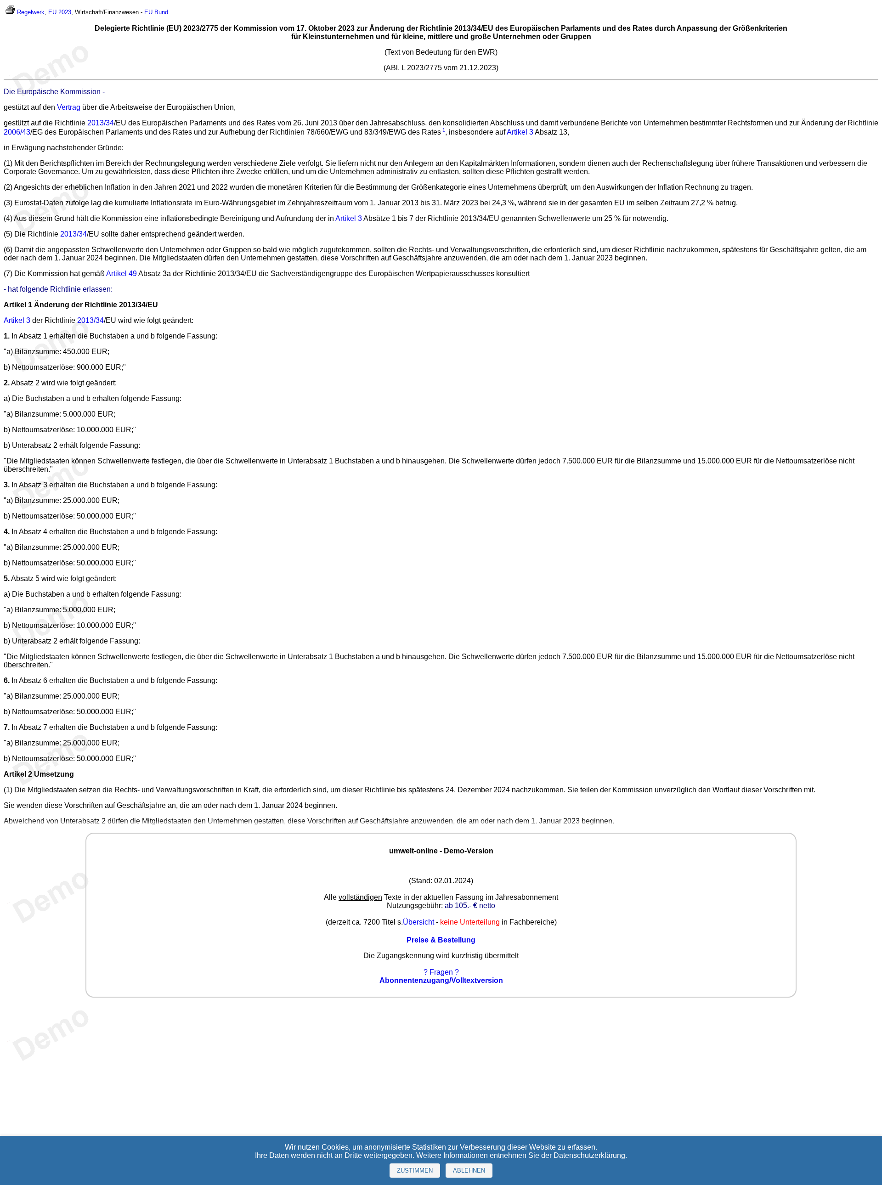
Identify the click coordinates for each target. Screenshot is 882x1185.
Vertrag (68, 107)
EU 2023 (59, 12)
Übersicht (418, 922)
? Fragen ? (441, 972)
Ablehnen (469, 1170)
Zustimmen (415, 1170)
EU (148, 12)
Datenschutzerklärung (589, 1155)
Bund (161, 12)
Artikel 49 (121, 273)
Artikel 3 (520, 132)
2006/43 (17, 132)
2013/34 (100, 123)
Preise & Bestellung (441, 940)
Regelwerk (31, 12)
